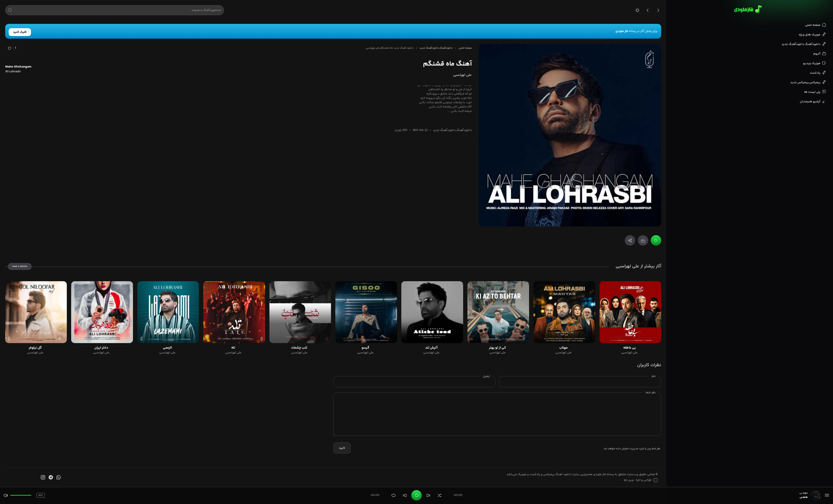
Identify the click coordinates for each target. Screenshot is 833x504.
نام (654, 376)
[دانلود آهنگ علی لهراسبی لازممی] (168, 312)
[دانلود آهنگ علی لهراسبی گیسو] (366, 312)
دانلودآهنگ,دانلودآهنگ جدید (436, 48)
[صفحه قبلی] (648, 10)
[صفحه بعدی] (658, 10)
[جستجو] (10, 11)
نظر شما (651, 392)
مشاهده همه (19, 266)
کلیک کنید (20, 32)
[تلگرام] (50, 477)
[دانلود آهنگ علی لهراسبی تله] (234, 312)
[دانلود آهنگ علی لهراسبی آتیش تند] (432, 312)
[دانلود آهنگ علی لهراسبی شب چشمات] (300, 312)
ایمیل (486, 376)
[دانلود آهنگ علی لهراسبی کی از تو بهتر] (498, 312)
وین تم (629, 480)
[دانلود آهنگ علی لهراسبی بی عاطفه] (630, 312)
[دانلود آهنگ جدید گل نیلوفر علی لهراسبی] (36, 312)
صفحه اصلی (465, 48)
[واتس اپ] (58, 477)
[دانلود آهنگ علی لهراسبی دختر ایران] (102, 312)
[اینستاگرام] (42, 477)
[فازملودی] (747, 9)
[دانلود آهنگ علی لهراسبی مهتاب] (564, 312)
